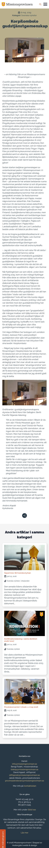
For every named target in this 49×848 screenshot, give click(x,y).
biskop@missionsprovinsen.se (24, 769)
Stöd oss (32, 809)
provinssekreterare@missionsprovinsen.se (24, 780)
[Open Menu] (45, 4)
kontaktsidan (30, 786)
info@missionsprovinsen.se (24, 764)
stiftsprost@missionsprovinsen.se (24, 775)
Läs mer (24, 832)
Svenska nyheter (29, 15)
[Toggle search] (40, 4)
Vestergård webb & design (24, 845)
